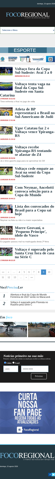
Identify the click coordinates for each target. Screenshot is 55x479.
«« (3, 272)
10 (49, 272)
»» (32, 277)
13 (15, 277)
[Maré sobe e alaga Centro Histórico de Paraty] (13, 336)
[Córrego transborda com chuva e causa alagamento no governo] (41, 336)
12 (9, 277)
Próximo (39, 376)
